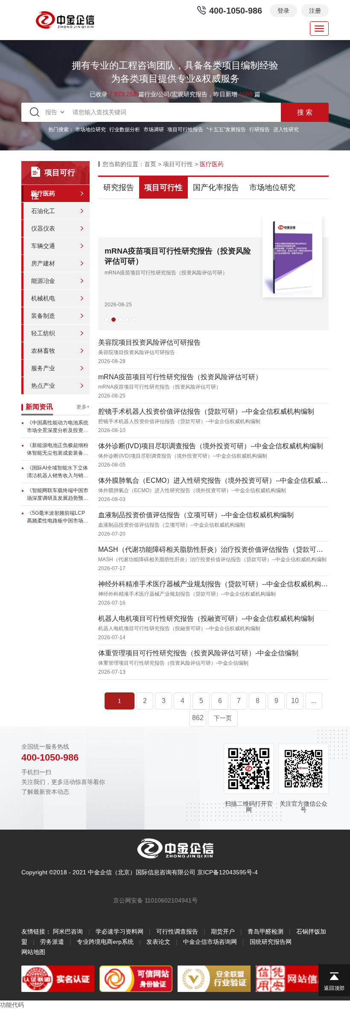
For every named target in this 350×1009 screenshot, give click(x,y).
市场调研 (153, 130)
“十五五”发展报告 (226, 130)
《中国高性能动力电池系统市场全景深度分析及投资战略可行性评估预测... (57, 427)
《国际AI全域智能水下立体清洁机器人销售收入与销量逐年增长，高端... (57, 472)
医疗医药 (43, 193)
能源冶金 (43, 280)
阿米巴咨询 (68, 931)
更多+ (83, 406)
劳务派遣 (52, 941)
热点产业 (43, 385)
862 (198, 717)
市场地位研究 (90, 130)
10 (295, 700)
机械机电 (43, 298)
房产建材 (43, 263)
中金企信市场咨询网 (210, 941)
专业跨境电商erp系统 (105, 941)
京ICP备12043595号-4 (227, 872)
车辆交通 (43, 245)
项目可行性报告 (185, 130)
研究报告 (118, 187)
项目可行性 (178, 164)
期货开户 (223, 931)
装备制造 (43, 315)
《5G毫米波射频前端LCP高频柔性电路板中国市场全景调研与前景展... (57, 517)
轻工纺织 (43, 333)
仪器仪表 (43, 228)
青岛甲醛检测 (265, 931)
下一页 (223, 718)
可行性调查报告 (177, 931)
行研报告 (259, 130)
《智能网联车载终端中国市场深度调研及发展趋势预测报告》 (57, 494)
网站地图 (33, 951)
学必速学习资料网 (119, 931)
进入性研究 (286, 130)
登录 (283, 10)
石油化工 (43, 211)
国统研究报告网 (271, 941)
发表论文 (158, 941)
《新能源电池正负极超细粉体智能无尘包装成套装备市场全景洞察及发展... (57, 449)
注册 (315, 10)
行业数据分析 (124, 130)
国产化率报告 (216, 187)
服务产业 (43, 368)
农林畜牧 (43, 350)
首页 (150, 164)
